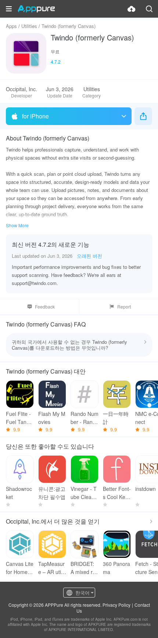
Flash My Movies (51, 417)
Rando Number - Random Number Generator (84, 418)
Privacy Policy (116, 605)
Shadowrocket (19, 492)
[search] (149, 9)
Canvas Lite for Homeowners (19, 568)
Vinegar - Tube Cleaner (84, 493)
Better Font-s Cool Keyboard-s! (117, 493)
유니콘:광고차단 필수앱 (51, 492)
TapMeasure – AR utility (51, 568)
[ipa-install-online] (131, 9)
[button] (9, 9)
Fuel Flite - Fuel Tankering (20, 418)
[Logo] (36, 9)
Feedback (45, 306)
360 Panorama (116, 567)
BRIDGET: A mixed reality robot (84, 568)
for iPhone (35, 116)
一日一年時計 (116, 417)
